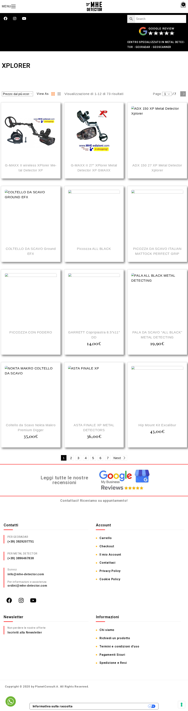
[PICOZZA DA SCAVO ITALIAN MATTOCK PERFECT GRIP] (157, 216)
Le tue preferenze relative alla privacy (112, 706)
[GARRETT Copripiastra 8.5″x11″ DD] (94, 299)
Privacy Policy (110, 571)
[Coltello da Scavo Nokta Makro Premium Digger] (31, 392)
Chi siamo (107, 630)
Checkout (107, 546)
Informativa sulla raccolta (53, 706)
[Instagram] (15, 18)
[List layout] (58, 94)
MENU (6, 6)
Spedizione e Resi (113, 663)
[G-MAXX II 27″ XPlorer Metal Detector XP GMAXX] (94, 132)
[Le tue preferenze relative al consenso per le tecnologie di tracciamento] (181, 704)
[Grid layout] (53, 94)
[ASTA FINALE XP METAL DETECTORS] (94, 392)
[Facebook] (5, 18)
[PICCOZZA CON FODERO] (31, 299)
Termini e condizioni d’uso (119, 646)
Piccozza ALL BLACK (94, 249)
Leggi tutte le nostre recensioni (64, 480)
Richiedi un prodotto (115, 638)
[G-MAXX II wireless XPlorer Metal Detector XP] (31, 132)
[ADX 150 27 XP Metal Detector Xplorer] (157, 132)
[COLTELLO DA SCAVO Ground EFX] (31, 216)
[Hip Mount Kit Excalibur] (157, 392)
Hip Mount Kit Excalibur (157, 425)
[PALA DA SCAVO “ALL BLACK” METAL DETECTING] (157, 299)
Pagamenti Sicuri (112, 654)
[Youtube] (24, 18)
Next (183, 94)
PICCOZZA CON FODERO (30, 332)
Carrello (106, 538)
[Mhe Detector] (94, 6)
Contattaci (107, 562)
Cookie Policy (110, 579)
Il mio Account (110, 554)
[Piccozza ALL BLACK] (94, 216)
